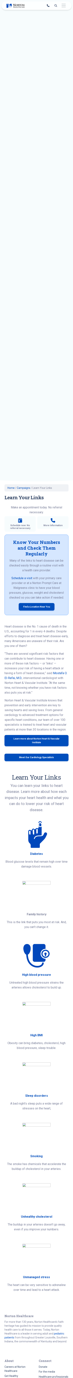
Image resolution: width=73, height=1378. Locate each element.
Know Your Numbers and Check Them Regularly (36, 548)
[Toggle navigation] (64, 5)
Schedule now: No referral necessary (20, 527)
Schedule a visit (21, 578)
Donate (43, 1366)
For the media (47, 1371)
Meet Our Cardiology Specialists (36, 757)
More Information (53, 525)
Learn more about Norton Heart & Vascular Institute (36, 740)
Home (11, 487)
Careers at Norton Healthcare (14, 1368)
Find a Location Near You (36, 606)
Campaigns (23, 487)
